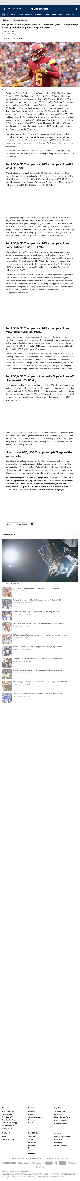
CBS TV (31, 1123)
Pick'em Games (8, 1111)
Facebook (32, 1145)
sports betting (34, 385)
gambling (28, 173)
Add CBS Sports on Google (14, 38)
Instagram (32, 1142)
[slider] (40, 575)
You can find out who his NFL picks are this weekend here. (50, 473)
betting (56, 176)
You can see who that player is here (58, 368)
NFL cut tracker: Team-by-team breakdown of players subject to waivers (40, 635)
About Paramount (35, 1117)
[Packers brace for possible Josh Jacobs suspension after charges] (7, 674)
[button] (3, 8)
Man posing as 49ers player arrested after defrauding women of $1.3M (40, 682)
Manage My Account (62, 1137)
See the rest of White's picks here (51, 235)
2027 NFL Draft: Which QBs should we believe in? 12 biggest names (39, 623)
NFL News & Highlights (20, 20)
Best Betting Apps (9, 1120)
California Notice (60, 1124)
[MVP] (62, 1162)
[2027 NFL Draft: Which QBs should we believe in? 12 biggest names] (7, 627)
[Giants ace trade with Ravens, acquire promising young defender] (7, 651)
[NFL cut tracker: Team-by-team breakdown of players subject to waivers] (7, 639)
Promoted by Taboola (70, 534)
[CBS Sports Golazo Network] (57, 1158)
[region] (40, 560)
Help (4, 1137)
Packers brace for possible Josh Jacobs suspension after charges (37, 670)
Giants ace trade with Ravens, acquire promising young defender (37, 647)
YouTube (31, 1137)
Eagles (65, 275)
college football (67, 394)
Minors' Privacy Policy (62, 1117)
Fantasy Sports (7, 1114)
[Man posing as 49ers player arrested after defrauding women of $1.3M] (7, 686)
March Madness (8, 1126)
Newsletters (58, 1139)
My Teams (58, 1142)
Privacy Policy (59, 1114)
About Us (31, 1111)
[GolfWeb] (40, 1167)
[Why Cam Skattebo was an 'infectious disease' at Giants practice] (7, 698)
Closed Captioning (61, 1121)
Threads (31, 1151)
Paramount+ (14, 117)
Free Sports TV (7, 1117)
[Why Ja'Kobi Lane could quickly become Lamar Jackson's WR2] (7, 604)
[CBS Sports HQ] (36, 1158)
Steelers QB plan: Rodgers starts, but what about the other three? (38, 658)
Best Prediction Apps (10, 1123)
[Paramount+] (37, 1162)
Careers (31, 1114)
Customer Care (8, 1139)
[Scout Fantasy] (73, 1163)
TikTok (30, 1139)
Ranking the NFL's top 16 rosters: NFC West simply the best (36, 612)
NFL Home (5, 20)
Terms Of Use (59, 1111)
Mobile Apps (7, 1128)
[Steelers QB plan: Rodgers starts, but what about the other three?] (7, 663)
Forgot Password (60, 1145)
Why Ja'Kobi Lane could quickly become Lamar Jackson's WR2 (37, 600)
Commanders (31, 275)
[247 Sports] (9, 1163)
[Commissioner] (51, 1162)
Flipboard (32, 1154)
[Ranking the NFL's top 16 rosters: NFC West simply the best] (7, 616)
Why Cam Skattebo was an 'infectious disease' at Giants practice (37, 693)
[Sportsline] (23, 1163)
